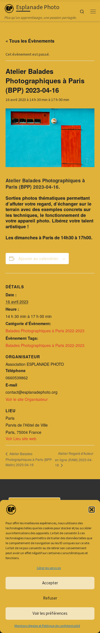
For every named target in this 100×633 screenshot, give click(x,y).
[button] (91, 509)
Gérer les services (49, 568)
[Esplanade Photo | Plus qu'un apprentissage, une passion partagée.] (9, 8)
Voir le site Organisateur (27, 399)
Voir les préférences (50, 613)
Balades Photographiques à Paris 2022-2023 (45, 330)
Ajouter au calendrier (38, 258)
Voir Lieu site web (21, 438)
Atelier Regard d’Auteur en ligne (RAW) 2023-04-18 (74, 459)
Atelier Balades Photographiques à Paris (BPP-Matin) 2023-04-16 (29, 459)
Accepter (50, 582)
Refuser (50, 598)
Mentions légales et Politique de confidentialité (47, 626)
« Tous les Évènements (30, 41)
